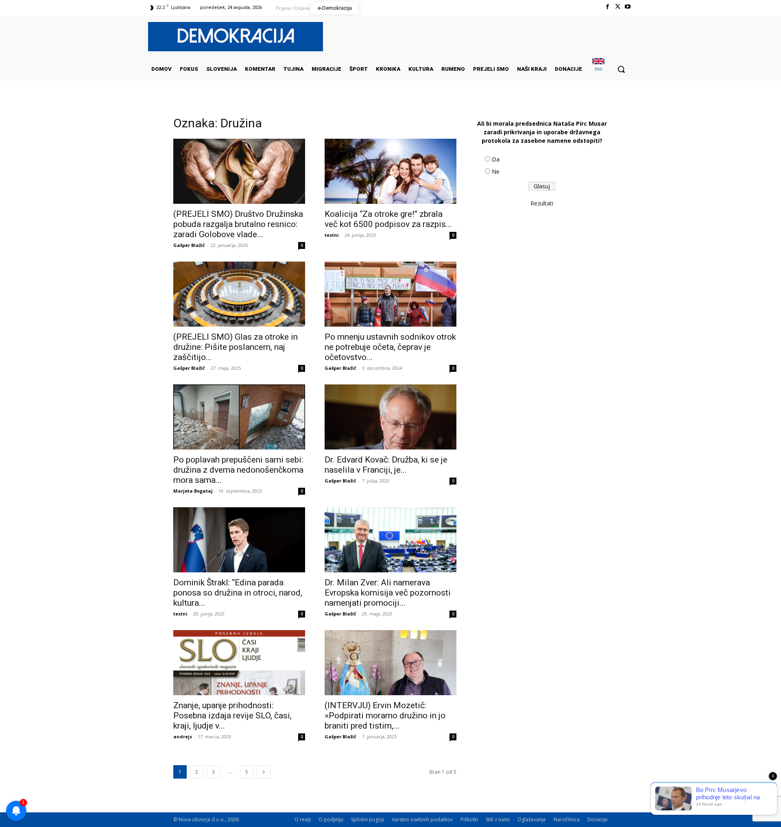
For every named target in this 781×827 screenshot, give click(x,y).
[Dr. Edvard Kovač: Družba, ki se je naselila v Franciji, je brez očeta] (390, 417)
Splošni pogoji (367, 819)
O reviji (303, 819)
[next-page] (264, 772)
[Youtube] (628, 7)
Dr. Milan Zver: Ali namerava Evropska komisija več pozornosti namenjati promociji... (388, 593)
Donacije (597, 819)
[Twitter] (618, 7)
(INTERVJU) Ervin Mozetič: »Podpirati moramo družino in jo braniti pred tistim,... (385, 715)
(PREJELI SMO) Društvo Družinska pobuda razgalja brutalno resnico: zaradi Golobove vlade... (238, 224)
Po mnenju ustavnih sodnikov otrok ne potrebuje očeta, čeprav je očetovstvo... (390, 347)
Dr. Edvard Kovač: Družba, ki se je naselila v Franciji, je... (386, 465)
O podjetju (331, 819)
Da (496, 159)
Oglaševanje (531, 819)
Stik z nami (498, 819)
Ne (496, 171)
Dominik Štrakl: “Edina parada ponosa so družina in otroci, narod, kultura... (237, 593)
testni (332, 235)
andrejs (182, 736)
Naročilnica (567, 819)
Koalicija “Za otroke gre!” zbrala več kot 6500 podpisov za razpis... (388, 219)
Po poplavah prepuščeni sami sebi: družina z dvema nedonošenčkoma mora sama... (238, 470)
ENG (598, 69)
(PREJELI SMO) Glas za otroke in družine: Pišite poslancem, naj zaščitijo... (235, 347)
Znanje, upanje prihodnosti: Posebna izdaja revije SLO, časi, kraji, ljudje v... (232, 715)
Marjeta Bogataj (193, 491)
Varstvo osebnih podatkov (422, 819)
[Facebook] (607, 7)
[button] (621, 69)
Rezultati (541, 203)
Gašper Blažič (189, 245)
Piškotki (469, 819)
